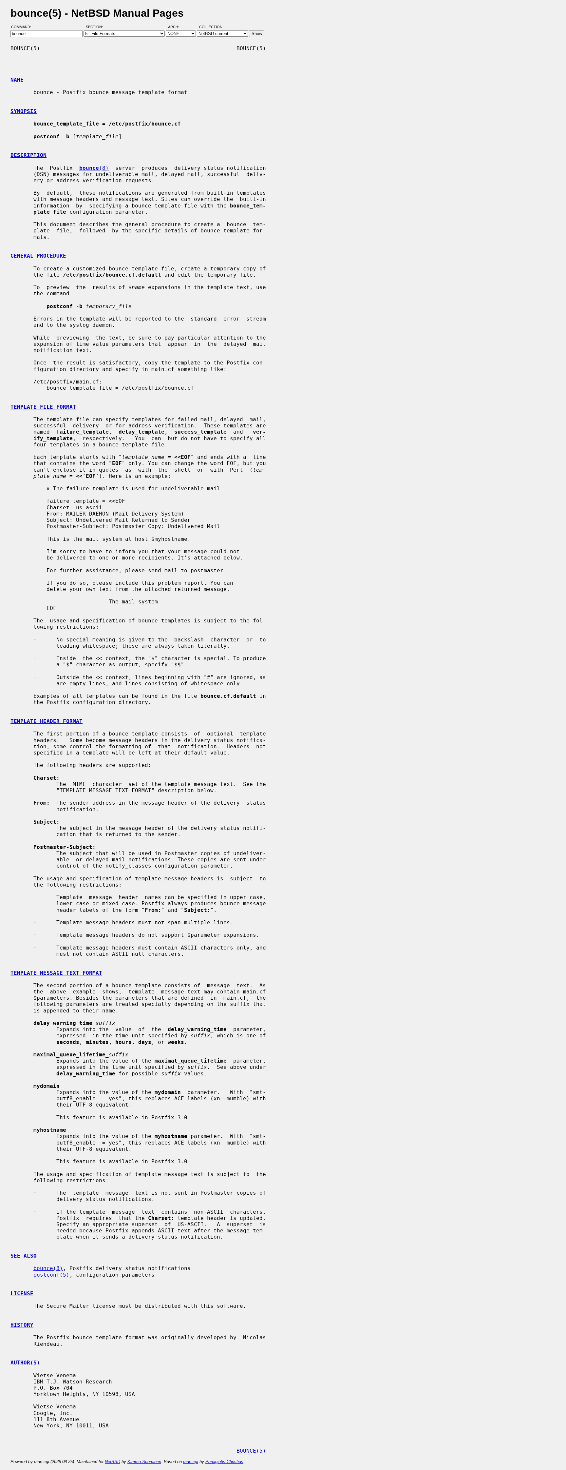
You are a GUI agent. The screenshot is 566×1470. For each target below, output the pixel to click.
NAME (17, 80)
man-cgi (190, 1461)
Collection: (211, 27)
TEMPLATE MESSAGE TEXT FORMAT (56, 973)
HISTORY (21, 1325)
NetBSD (112, 1461)
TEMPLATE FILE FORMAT (43, 407)
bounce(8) (48, 1268)
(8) (94, 168)
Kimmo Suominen (144, 1461)
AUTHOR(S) (25, 1363)
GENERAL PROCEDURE (38, 256)
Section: (96, 27)
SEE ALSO (23, 1256)
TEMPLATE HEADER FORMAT (46, 721)
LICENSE (21, 1293)
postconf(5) (51, 1275)
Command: (23, 27)
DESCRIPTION (28, 155)
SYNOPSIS (23, 111)
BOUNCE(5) (251, 1451)
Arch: (176, 27)
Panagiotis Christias (224, 1461)
